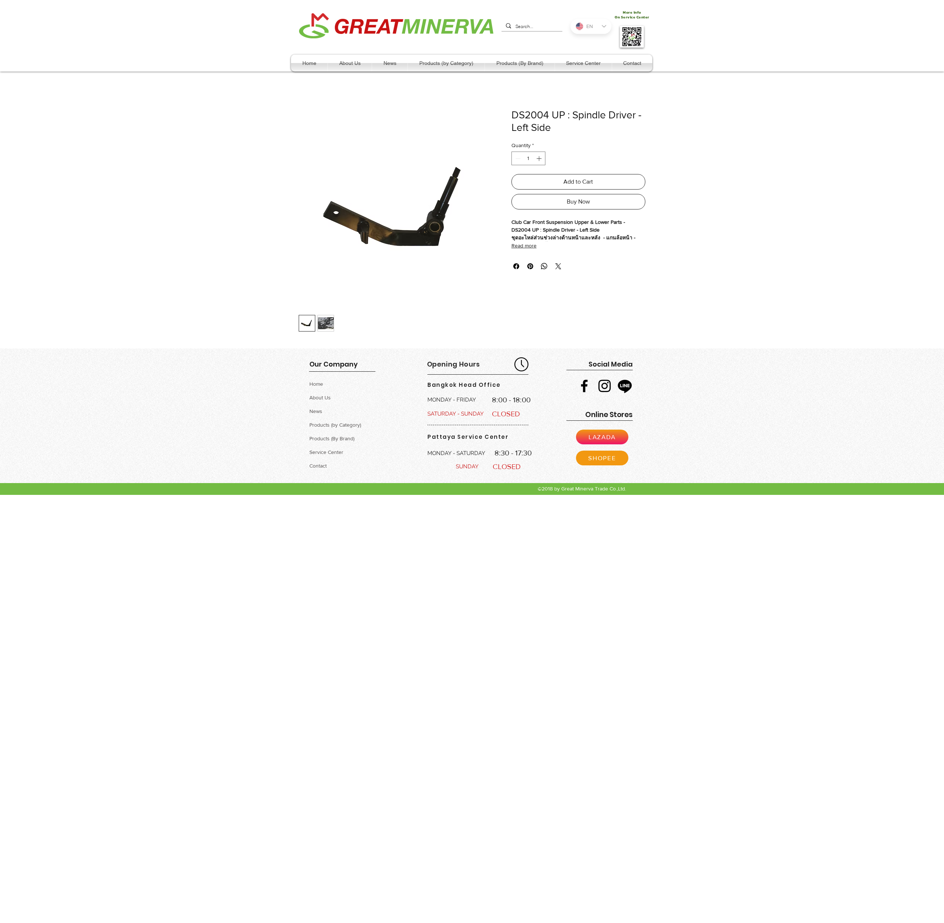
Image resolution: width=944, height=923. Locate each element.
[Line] (625, 386)
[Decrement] (517, 158)
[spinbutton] (528, 158)
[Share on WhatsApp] (544, 266)
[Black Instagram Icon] (604, 386)
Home (316, 384)
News (315, 411)
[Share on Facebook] (516, 266)
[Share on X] (558, 266)
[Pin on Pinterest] (530, 266)
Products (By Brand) (331, 438)
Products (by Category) (335, 425)
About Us (320, 397)
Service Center (326, 452)
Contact (318, 466)
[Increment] (539, 158)
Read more (524, 246)
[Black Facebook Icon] (584, 386)
